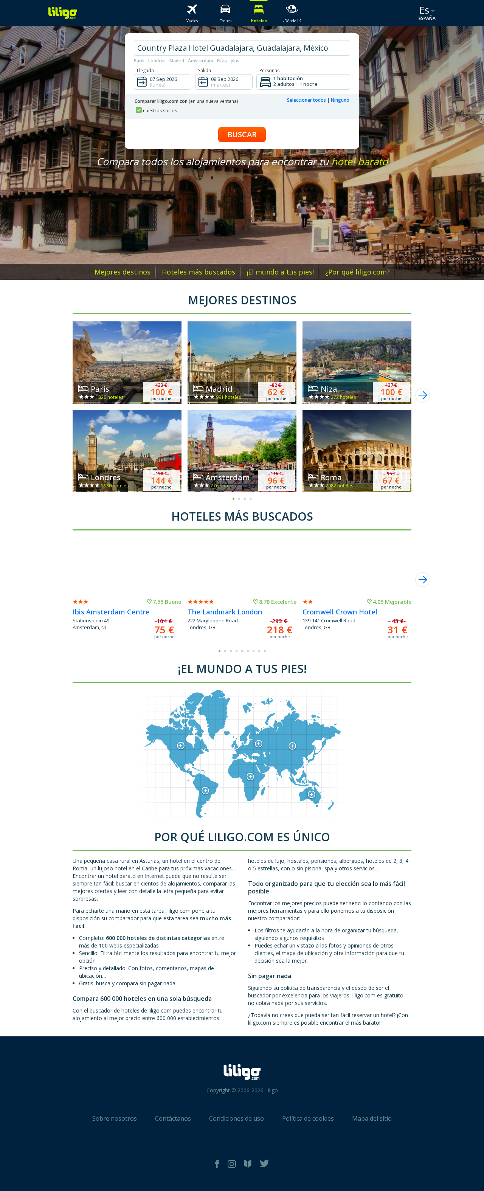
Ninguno (340, 100)
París (139, 60)
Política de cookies (308, 1118)
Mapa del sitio (372, 1118)
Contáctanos (173, 1118)
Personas (269, 70)
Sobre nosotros (114, 1118)
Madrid (176, 60)
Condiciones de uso (236, 1118)
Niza (222, 60)
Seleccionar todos (306, 100)
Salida (204, 70)
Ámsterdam (200, 60)
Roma (331, 477)
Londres (157, 60)
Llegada (145, 70)
